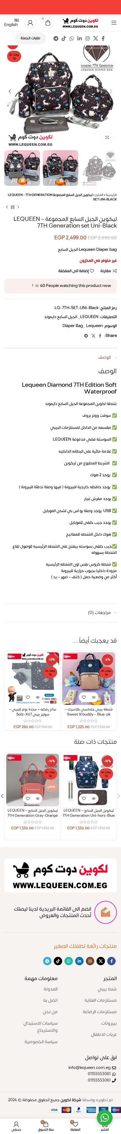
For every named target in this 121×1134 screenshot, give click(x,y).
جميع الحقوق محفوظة (44, 1100)
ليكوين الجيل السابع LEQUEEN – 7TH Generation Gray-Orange (32, 813)
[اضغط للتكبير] (107, 137)
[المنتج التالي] (7, 207)
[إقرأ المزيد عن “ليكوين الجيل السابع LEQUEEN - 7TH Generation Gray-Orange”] (37, 799)
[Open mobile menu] (114, 22)
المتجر (99, 195)
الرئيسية (111, 195)
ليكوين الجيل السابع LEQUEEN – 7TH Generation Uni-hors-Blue (88, 813)
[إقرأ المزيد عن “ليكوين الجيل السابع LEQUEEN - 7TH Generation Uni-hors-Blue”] (93, 799)
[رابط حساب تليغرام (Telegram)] (56, 38)
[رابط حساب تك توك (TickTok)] (64, 38)
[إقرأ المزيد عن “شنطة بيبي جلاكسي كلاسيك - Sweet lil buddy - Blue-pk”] (93, 697)
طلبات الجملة (31, 38)
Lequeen (94, 326)
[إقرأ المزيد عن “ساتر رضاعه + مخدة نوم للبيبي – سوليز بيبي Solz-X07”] (37, 697)
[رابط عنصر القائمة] (91, 989)
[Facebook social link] (103, 38)
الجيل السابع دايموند (60, 317)
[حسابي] (30, 22)
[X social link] (95, 38)
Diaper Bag (72, 326)
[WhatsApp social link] (72, 38)
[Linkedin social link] (80, 38)
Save (67, 656)
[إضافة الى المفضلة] (84, 697)
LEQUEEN (89, 317)
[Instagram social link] (87, 38)
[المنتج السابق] (18, 207)
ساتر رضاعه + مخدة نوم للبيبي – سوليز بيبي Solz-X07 (32, 712)
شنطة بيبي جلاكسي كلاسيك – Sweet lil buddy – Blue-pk (89, 712)
